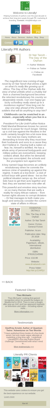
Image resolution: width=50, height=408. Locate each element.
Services (21, 37)
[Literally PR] (25, 10)
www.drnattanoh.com (35, 264)
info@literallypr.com (33, 20)
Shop (42, 37)
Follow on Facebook (38, 73)
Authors (30, 37)
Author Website (37, 65)
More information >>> (23, 312)
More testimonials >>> (24, 347)
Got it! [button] (25, 403)
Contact (9, 42)
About (14, 37)
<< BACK (7, 281)
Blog (36, 37)
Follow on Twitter (38, 68)
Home (7, 37)
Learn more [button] (9, 397)
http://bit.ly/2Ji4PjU (35, 270)
